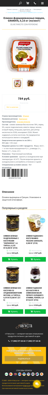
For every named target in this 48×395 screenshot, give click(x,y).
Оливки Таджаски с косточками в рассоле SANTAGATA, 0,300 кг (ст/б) (34, 239)
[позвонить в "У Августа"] (35, 3)
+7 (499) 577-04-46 (33, 341)
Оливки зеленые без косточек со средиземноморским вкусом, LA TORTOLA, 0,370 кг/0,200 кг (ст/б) (12, 294)
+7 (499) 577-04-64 (18, 341)
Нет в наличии (12, 107)
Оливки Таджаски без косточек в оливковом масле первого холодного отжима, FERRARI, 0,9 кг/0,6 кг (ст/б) (35, 294)
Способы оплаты (24, 370)
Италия (26, 116)
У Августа (26, 386)
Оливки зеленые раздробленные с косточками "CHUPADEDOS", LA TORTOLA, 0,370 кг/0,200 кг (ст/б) (11, 242)
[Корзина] (28, 3)
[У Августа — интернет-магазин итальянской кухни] (6, 3)
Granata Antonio (23, 122)
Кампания (23, 119)
